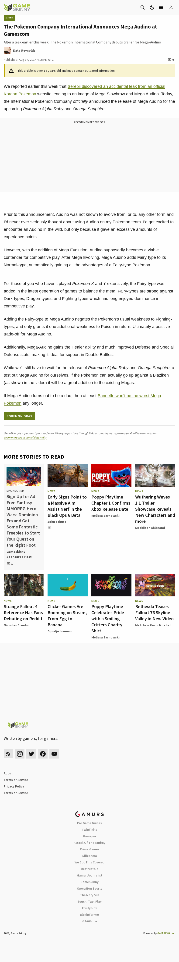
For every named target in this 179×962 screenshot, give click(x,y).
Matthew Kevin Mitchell (153, 625)
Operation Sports (89, 888)
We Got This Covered (89, 862)
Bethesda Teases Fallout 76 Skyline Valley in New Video (154, 612)
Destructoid (89, 869)
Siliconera (89, 856)
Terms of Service (16, 780)
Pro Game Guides (89, 823)
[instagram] (19, 754)
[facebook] (43, 754)
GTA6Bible (89, 921)
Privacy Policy (14, 786)
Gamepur (89, 836)
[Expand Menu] (161, 7)
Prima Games (89, 849)
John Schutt (57, 522)
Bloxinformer (89, 914)
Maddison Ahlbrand (150, 528)
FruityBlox (89, 908)
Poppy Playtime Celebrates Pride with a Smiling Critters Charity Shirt (107, 618)
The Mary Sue (89, 895)
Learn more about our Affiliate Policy (25, 437)
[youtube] (54, 754)
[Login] (170, 7)
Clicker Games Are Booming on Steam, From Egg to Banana (67, 615)
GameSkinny (89, 882)
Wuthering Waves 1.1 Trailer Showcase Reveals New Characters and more (155, 509)
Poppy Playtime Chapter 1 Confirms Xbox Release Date (110, 503)
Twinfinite (89, 829)
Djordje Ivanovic (60, 631)
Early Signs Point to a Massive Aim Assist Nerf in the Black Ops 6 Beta (67, 506)
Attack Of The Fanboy (89, 843)
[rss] (8, 754)
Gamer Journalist (89, 875)
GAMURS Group (166, 933)
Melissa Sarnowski (105, 515)
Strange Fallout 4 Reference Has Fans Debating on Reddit (23, 612)
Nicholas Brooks (16, 625)
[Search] (142, 7)
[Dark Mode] (152, 7)
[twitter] (31, 754)
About (8, 773)
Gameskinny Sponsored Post (19, 554)
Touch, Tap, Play (89, 901)
